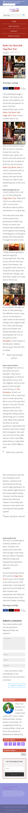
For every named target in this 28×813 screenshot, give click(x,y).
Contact (14, 31)
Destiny (7, 52)
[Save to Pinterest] (17, 88)
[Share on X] (11, 88)
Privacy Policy (14, 36)
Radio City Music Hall (11, 167)
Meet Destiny (14, 26)
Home (14, 21)
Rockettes (7, 341)
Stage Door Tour (9, 198)
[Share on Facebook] (5, 88)
